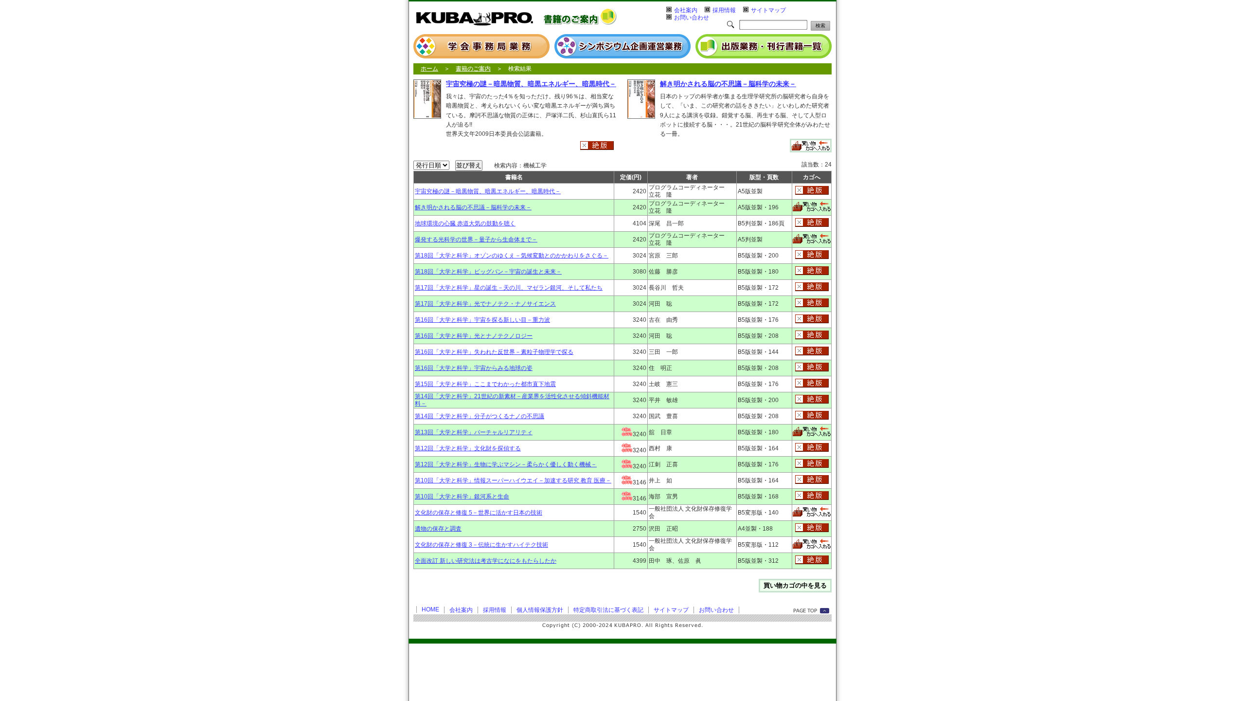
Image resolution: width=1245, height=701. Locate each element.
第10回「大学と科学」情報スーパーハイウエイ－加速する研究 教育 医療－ (513, 480)
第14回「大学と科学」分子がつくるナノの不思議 (479, 416)
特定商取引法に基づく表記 (608, 610)
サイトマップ (768, 10)
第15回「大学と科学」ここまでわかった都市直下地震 (485, 384)
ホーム (429, 68)
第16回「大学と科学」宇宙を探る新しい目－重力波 (482, 319)
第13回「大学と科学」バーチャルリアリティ (474, 432)
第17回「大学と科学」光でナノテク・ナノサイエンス (485, 303)
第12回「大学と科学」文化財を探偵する (468, 448)
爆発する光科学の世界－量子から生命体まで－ (476, 239)
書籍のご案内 (473, 68)
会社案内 (685, 10)
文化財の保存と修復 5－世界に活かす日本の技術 (478, 512)
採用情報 (724, 10)
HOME (430, 609)
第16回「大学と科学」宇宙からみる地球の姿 (474, 368)
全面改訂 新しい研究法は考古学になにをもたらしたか (485, 560)
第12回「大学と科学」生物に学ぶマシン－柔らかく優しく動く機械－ (506, 464)
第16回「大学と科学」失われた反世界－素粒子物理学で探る (494, 352)
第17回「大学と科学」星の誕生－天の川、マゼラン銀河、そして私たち (509, 287)
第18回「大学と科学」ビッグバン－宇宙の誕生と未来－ (488, 271)
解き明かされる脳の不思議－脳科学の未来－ (728, 84)
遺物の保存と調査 (438, 528)
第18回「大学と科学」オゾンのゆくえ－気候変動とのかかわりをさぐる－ (511, 255)
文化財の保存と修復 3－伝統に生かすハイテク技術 (481, 544)
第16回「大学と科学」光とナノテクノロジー (474, 335)
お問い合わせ (691, 17)
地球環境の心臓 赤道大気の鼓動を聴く (465, 223)
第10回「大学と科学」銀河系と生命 (462, 496)
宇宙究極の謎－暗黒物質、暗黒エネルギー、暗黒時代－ (531, 84)
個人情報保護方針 (539, 610)
